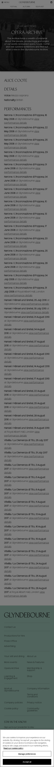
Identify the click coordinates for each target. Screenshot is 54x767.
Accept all (27, 762)
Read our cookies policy (13, 748)
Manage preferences (27, 754)
